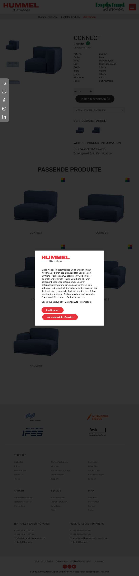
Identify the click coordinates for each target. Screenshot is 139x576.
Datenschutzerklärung (53, 285)
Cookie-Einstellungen (52, 301)
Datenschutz (71, 301)
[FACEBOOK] (4, 100)
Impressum (86, 301)
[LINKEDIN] (4, 117)
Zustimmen (52, 310)
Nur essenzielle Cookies (60, 317)
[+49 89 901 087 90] (4, 83)
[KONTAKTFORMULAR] (4, 92)
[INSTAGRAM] (4, 109)
